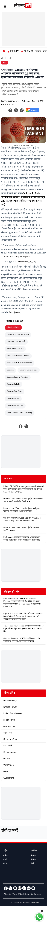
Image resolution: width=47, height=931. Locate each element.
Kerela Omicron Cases (15, 348)
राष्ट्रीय (9, 58)
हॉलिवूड (33, 859)
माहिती (5, 859)
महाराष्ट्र (38, 51)
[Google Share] (32, 112)
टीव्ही (32, 863)
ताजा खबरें (9, 479)
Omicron (10, 370)
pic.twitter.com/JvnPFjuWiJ (17, 257)
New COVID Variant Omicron (18, 356)
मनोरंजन (34, 851)
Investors (37, 894)
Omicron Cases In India (28, 370)
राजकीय (5, 855)
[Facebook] (10, 110)
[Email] (33, 888)
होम (2, 58)
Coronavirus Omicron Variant (18, 334)
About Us (7, 894)
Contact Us (28, 894)
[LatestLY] (22, 7)
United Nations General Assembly (19, 412)
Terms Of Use (18, 894)
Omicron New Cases (14, 391)
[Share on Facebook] (21, 426)
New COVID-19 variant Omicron (19, 363)
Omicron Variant (13, 398)
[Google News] (29, 888)
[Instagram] (20, 888)
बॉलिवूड (33, 855)
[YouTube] (15, 888)
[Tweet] (26, 426)
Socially (28, 51)
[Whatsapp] (22, 110)
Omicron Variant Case (15, 405)
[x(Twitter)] (16, 110)
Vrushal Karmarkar (12, 101)
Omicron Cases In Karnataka (17, 377)
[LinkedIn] (24, 888)
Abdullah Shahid (13, 327)
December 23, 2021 (27, 262)
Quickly (14, 51)
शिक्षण (5, 863)
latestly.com (14, 313)
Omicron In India (13, 384)
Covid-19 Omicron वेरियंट (16, 341)
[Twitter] (10, 888)
